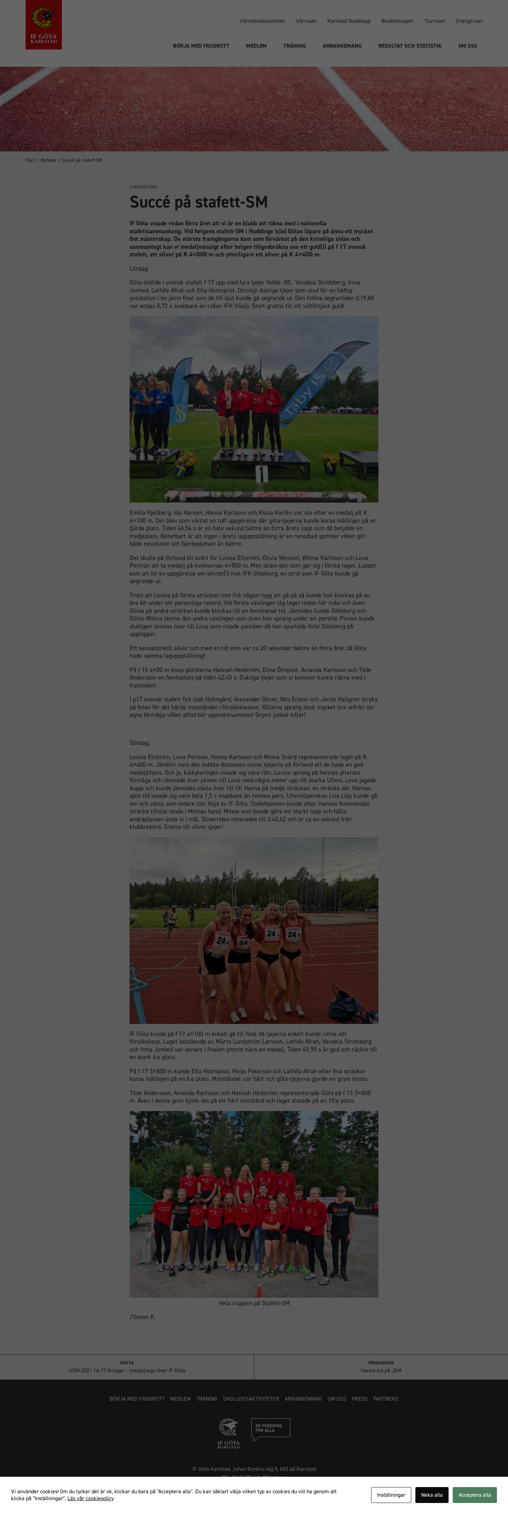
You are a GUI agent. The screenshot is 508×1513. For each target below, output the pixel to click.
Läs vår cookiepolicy (90, 1498)
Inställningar (391, 1494)
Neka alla (432, 1494)
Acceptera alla (475, 1494)
